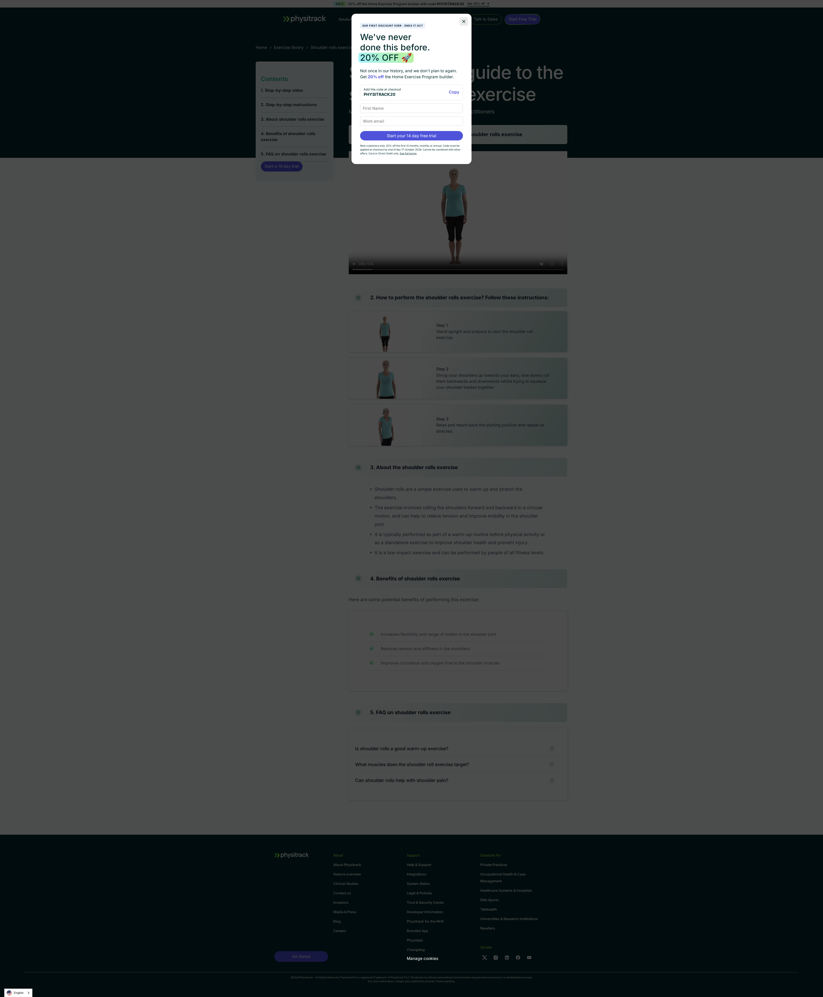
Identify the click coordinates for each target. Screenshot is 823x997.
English (19, 992)
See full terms (408, 153)
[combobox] (18, 993)
